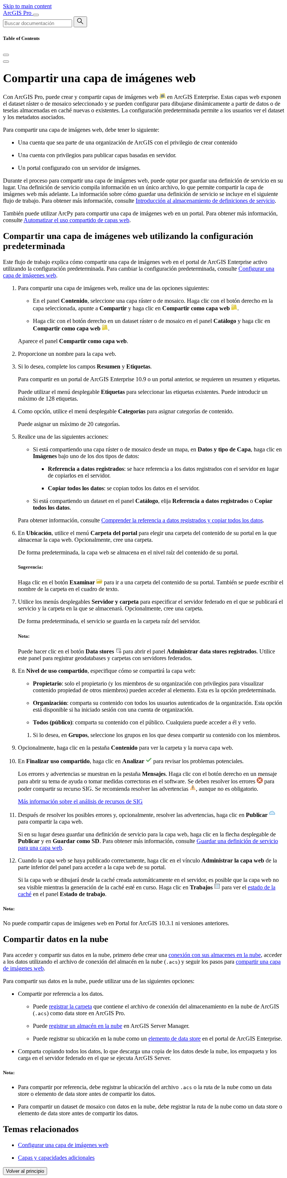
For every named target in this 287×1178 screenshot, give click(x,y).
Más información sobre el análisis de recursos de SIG (80, 801)
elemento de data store (174, 1038)
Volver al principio (25, 1171)
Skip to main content (27, 6)
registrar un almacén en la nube (85, 1026)
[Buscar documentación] (80, 21)
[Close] (6, 55)
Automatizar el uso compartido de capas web (76, 220)
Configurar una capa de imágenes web (63, 1145)
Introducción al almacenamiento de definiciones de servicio (205, 201)
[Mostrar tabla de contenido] (6, 61)
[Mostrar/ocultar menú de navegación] (36, 15)
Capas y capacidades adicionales (56, 1157)
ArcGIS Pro (18, 13)
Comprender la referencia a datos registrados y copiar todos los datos (182, 520)
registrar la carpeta (70, 1006)
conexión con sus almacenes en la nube (215, 955)
